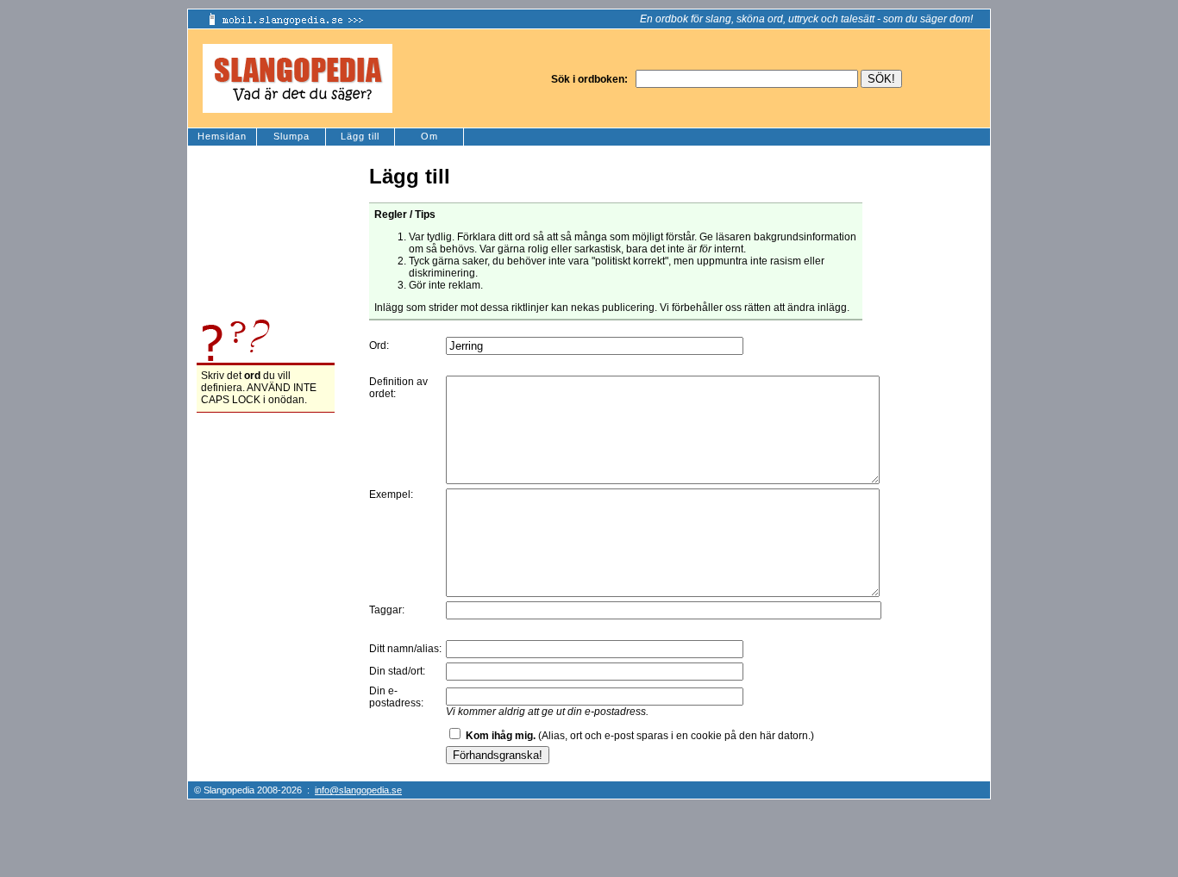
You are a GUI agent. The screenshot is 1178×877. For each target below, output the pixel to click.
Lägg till (360, 136)
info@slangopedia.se (358, 790)
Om (429, 136)
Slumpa (291, 136)
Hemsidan (222, 136)
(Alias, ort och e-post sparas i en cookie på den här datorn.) (640, 736)
